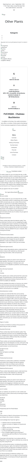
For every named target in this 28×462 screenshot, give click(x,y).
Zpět (1, 411)
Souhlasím (10, 269)
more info (19, 7)
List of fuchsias (14, 152)
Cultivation (14, 147)
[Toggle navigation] (24, 14)
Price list (14, 150)
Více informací (3, 269)
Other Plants (14, 140)
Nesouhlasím (14, 192)
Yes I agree (8, 192)
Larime (2, 50)
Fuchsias (14, 137)
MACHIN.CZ (21, 167)
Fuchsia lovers (14, 145)
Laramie (3, 57)
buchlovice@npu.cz (14, 108)
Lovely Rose (4, 47)
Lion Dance (4, 54)
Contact (14, 155)
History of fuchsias (14, 142)
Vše (2, 42)
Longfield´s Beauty (5, 60)
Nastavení (20, 192)
